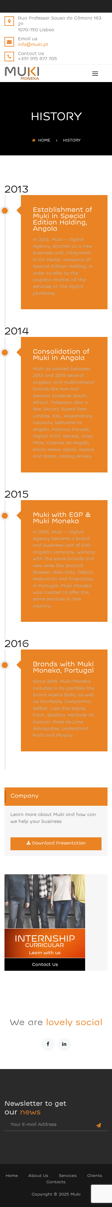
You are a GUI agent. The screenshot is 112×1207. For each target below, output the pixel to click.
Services (68, 1176)
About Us (38, 1176)
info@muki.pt (33, 45)
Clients (94, 1176)
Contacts (56, 1182)
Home (44, 140)
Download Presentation (59, 843)
